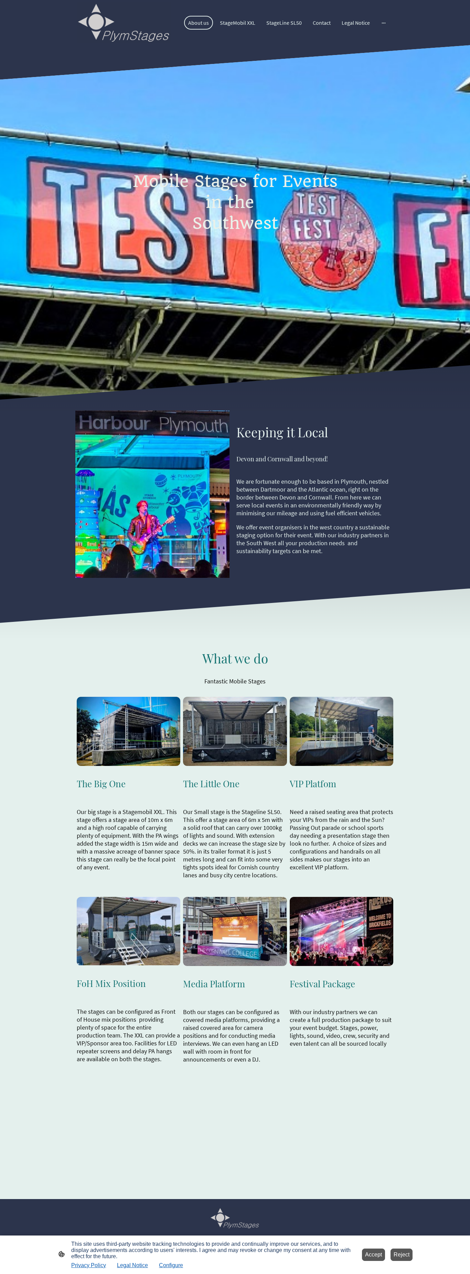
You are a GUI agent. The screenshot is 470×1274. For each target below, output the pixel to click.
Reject (401, 1254)
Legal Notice (132, 1265)
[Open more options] (384, 22)
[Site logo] (124, 22)
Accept (373, 1254)
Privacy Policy (88, 1265)
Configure (171, 1265)
